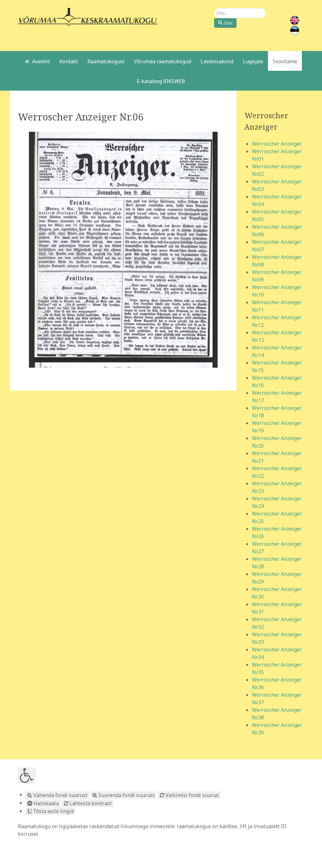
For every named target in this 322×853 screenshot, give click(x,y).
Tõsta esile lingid (53, 811)
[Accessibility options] (27, 775)
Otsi (228, 23)
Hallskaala (45, 803)
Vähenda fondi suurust (59, 795)
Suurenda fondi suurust (126, 795)
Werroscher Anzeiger (277, 143)
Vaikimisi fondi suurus (191, 795)
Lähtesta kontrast (90, 803)
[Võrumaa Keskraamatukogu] (88, 16)
